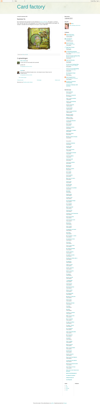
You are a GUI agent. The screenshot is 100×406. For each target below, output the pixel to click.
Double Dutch (69, 350)
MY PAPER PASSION (70, 248)
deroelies (68, 309)
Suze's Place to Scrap (70, 366)
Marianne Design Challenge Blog (73, 55)
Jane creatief (69, 226)
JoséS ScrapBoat (69, 155)
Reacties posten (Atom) (28, 82)
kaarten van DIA (69, 277)
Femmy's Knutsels (70, 104)
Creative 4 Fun (69, 197)
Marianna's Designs (70, 302)
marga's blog (69, 146)
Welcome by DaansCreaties (72, 363)
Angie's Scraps (69, 264)
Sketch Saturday (69, 43)
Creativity (68, 306)
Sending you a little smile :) (71, 258)
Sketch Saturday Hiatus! (70, 44)
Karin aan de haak (70, 216)
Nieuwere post (20, 80)
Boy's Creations (69, 318)
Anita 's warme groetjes (71, 98)
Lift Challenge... (69, 38)
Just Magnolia (69, 379)
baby (67, 386)
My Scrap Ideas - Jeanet (71, 235)
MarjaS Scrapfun (69, 114)
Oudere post (57, 80)
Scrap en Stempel (43, 21)
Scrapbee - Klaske (70, 325)
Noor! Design (69, 123)
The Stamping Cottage (70, 73)
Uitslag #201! (68, 39)
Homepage (39, 80)
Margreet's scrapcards (71, 95)
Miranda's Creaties (70, 168)
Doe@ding (68, 232)
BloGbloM (68, 191)
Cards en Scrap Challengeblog (72, 68)
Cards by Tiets (69, 210)
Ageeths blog (69, 194)
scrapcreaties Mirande (71, 120)
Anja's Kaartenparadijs (71, 331)
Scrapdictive (68, 261)
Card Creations (69, 175)
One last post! (68, 61)
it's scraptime (69, 203)
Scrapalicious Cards (70, 239)
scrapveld (68, 338)
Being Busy (68, 223)
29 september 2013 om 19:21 (26, 66)
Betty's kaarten (69, 344)
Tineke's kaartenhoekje (71, 101)
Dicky (72, 23)
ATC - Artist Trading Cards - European (73, 52)
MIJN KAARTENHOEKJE (71, 373)
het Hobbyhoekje (69, 293)
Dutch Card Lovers (70, 34)
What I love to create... (70, 178)
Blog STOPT (68, 74)
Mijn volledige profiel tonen (75, 25)
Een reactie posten (22, 77)
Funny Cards (69, 299)
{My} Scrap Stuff (69, 207)
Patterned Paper (69, 92)
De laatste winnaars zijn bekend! (72, 78)
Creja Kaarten (69, 283)
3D (66, 385)
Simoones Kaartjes (70, 286)
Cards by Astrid (69, 159)
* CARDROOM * (69, 280)
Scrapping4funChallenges (71, 51)
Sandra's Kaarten (69, 354)
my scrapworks (69, 328)
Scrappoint (68, 274)
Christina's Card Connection (72, 213)
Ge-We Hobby (69, 184)
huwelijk (67, 388)
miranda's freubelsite (70, 143)
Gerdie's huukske (69, 251)
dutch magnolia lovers (70, 77)
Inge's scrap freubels (70, 347)
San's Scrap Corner (70, 149)
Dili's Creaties (23, 60)
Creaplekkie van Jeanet (71, 229)
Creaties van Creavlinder (71, 187)
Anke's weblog (69, 341)
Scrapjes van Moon (70, 322)
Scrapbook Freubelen (70, 375)
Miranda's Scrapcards (70, 296)
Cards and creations (70, 162)
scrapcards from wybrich (71, 360)
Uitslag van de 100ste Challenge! (72, 65)
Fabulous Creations (70, 127)
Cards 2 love (68, 181)
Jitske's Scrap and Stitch (71, 111)
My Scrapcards (69, 334)
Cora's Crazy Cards (70, 245)
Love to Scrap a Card (70, 219)
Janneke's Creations (70, 312)
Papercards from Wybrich (71, 357)
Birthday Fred (68, 48)
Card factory (31, 7)
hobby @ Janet (69, 117)
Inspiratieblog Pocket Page (71, 69)
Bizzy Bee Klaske (69, 133)
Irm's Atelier (68, 171)
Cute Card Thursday (70, 60)
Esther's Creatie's (70, 270)
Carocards (68, 242)
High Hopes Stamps (70, 47)
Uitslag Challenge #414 (70, 35)
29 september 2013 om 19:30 (26, 75)
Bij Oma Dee (68, 165)
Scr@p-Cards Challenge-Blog (72, 64)
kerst (67, 389)
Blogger (65, 403)
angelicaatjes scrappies (71, 130)
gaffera (52, 403)
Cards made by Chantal (71, 152)
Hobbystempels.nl (70, 377)
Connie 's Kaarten (70, 267)
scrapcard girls (69, 107)
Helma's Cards (69, 290)
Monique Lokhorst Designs (71, 136)
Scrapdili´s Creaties (70, 254)
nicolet (21, 70)
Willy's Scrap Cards (70, 315)
